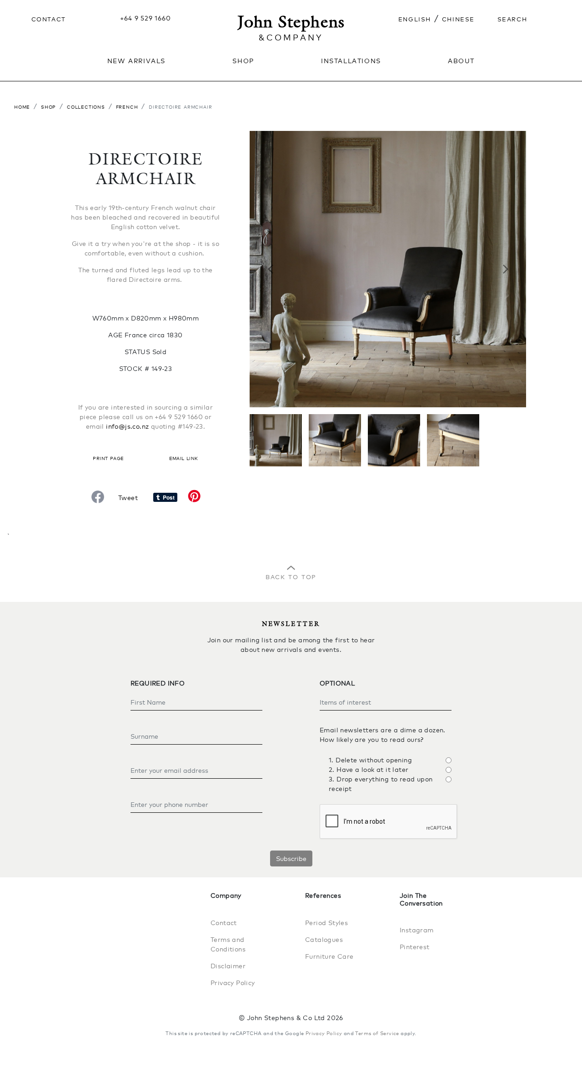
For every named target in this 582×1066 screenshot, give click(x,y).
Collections (86, 106)
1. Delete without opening (370, 760)
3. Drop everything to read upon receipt (380, 783)
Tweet (128, 497)
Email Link (183, 457)
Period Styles (326, 922)
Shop (48, 106)
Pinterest (415, 947)
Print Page (108, 457)
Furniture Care (329, 956)
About (461, 60)
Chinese (458, 18)
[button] (270, 269)
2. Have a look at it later (368, 769)
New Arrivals (136, 60)
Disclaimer (228, 966)
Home (22, 106)
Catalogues (324, 939)
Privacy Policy (233, 982)
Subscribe (291, 858)
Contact (48, 18)
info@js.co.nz (127, 426)
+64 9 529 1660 (145, 18)
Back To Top (291, 576)
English (414, 18)
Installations (351, 60)
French (127, 106)
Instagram (417, 930)
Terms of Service (377, 1033)
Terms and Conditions (228, 944)
